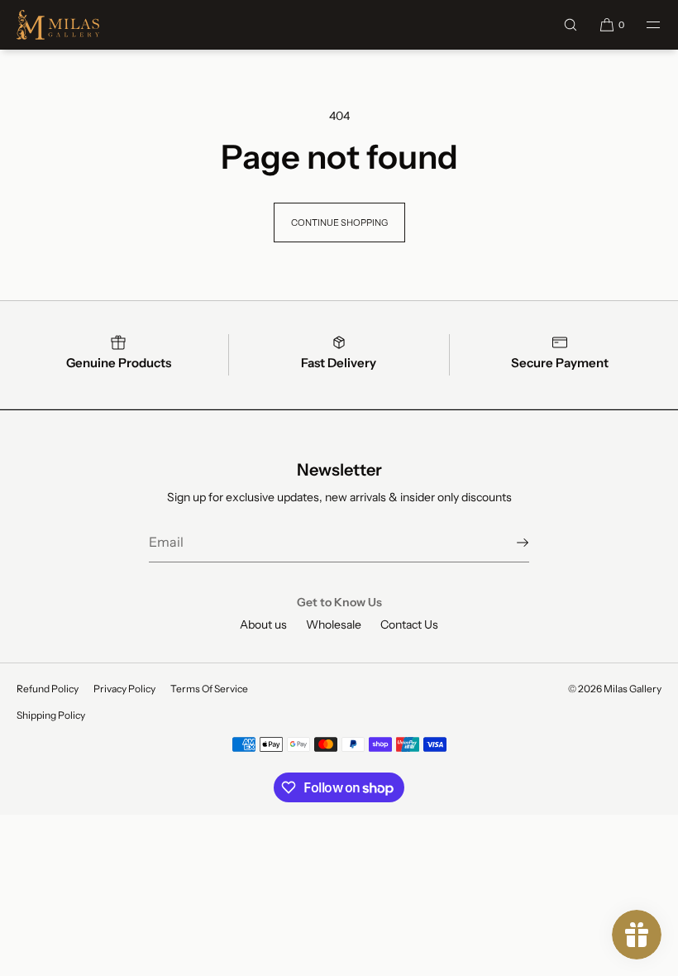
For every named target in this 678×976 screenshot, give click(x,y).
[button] (570, 24)
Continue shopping (339, 222)
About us (263, 624)
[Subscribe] (508, 542)
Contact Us (409, 624)
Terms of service (209, 688)
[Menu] (643, 24)
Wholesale (333, 624)
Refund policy (48, 688)
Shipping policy (51, 715)
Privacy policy (124, 688)
